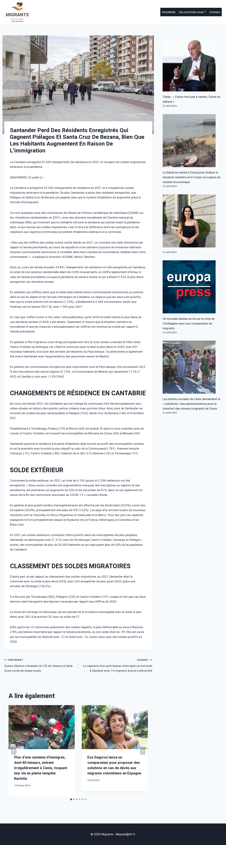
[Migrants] (17, 12)
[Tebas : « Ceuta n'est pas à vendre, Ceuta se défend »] (192, 64)
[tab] (71, 799)
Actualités (169, 12)
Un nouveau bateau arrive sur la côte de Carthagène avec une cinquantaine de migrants (189, 324)
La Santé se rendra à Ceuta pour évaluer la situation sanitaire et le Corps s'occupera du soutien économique (192, 177)
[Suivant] (142, 751)
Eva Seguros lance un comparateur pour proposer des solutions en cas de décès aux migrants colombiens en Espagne (114, 765)
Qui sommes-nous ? (192, 12)
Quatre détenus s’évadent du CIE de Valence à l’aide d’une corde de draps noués (38, 665)
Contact (214, 12)
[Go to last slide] (13, 751)
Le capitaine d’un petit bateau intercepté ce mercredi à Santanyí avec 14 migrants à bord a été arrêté (117, 665)
